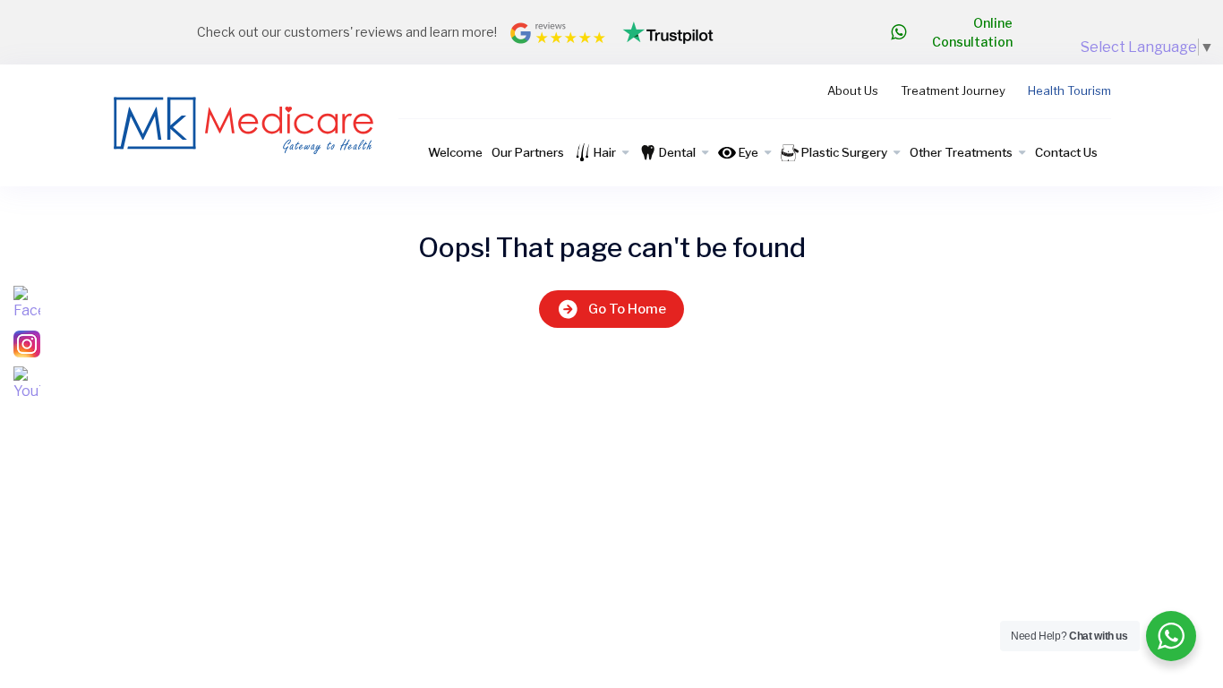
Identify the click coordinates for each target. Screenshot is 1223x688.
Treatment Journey (953, 90)
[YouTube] (26, 384)
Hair (605, 152)
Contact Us (1066, 152)
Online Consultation (972, 32)
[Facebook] (26, 304)
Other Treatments (961, 152)
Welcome (455, 152)
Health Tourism (1069, 90)
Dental (677, 152)
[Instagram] (26, 344)
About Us (852, 90)
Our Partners (528, 152)
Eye (748, 152)
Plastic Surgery (844, 152)
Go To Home (627, 309)
